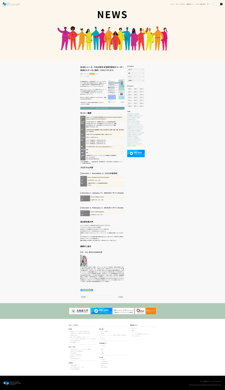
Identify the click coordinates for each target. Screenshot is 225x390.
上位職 (138, 123)
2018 (141, 94)
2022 (135, 91)
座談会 (129, 134)
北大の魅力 (103, 359)
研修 (142, 132)
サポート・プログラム (73, 325)
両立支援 (137, 138)
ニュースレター (103, 345)
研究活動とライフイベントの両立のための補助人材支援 (79, 331)
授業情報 (102, 333)
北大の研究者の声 (104, 361)
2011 (129, 103)
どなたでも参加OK (131, 117)
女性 (88, 76)
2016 (135, 97)
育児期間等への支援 (73, 335)
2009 (141, 103)
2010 (135, 103)
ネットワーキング (131, 123)
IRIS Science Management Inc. (103, 146)
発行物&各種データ (102, 343)
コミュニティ (130, 138)
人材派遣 (139, 134)
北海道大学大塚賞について (74, 365)
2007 (135, 106)
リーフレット (103, 347)
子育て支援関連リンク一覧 (74, 342)
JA (207, 4)
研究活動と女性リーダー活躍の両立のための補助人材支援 (80, 333)
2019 (135, 94)
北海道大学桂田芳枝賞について (75, 358)
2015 (141, 97)
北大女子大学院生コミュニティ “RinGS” (77, 367)
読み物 (136, 115)
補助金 (134, 134)
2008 (129, 106)
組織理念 (133, 330)
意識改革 (130, 136)
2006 (141, 106)
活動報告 (130, 80)
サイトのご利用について (205, 381)
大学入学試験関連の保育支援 (75, 340)
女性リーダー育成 (131, 121)
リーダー (83, 76)
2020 (129, 94)
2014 (129, 100)
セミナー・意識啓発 (104, 331)
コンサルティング (136, 132)
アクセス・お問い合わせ (200, 4)
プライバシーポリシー (216, 381)
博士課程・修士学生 (131, 119)
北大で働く (101, 357)
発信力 (129, 145)
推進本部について (134, 325)
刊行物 (102, 351)
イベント (92, 73)
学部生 (138, 117)
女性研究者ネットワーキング (75, 356)
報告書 (102, 349)
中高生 (129, 132)
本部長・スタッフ (135, 328)
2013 (135, 100)
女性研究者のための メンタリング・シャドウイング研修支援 (80, 349)
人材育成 (135, 136)
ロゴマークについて (135, 332)
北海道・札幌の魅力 (104, 367)
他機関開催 (130, 115)
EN (210, 4)
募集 (129, 73)
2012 (141, 100)
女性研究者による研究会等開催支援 (76, 351)
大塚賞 (134, 145)
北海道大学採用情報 (104, 363)
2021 (141, 91)
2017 (129, 97)
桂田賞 (138, 121)
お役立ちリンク (103, 365)
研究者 (133, 130)
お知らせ (130, 69)
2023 (129, 91)
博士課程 (138, 130)
